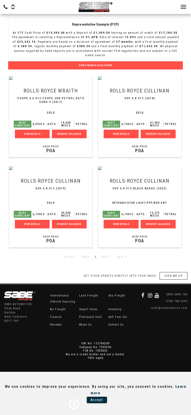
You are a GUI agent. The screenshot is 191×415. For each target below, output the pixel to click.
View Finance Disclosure (95, 65)
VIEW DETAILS (32, 134)
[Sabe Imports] (95, 7)
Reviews (56, 324)
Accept (96, 400)
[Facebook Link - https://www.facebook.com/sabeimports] (143, 295)
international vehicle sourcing (62, 298)
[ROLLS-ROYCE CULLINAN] (139, 78)
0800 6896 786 (177, 294)
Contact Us (116, 324)
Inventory (115, 309)
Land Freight (88, 295)
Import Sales (88, 309)
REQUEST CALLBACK (69, 134)
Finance (56, 317)
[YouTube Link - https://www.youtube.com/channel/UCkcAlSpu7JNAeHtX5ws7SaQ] (157, 295)
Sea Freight (116, 295)
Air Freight (58, 309)
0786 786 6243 (177, 301)
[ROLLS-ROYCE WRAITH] (50, 78)
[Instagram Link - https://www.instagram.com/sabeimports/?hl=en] (150, 295)
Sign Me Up (173, 275)
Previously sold (90, 317)
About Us (85, 324)
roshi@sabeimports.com (169, 308)
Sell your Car (118, 317)
